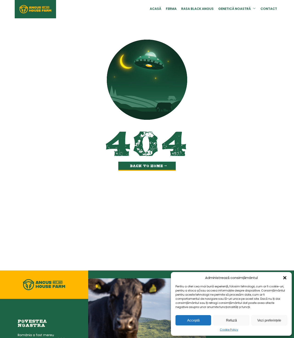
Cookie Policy (229, 330)
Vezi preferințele (269, 320)
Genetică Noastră (234, 9)
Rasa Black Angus (197, 9)
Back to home (146, 166)
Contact (268, 9)
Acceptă (193, 320)
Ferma (171, 9)
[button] (285, 277)
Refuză (231, 320)
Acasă (155, 9)
